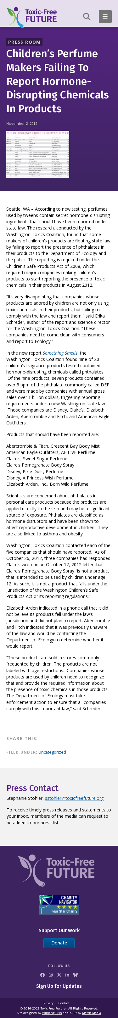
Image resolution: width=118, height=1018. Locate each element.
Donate (59, 943)
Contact (64, 1003)
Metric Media (91, 1013)
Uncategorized (52, 752)
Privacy (48, 1003)
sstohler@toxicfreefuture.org (74, 798)
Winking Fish (52, 1013)
